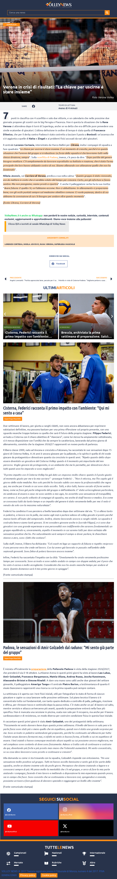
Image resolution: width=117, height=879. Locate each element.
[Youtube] (9, 826)
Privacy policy (27, 875)
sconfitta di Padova (47, 157)
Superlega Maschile (11, 24)
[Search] (107, 12)
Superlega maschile (64, 244)
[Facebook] (9, 810)
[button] (33, 106)
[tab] (22, 853)
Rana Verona (46, 244)
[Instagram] (64, 809)
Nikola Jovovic (31, 244)
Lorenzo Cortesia (14, 244)
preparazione (39, 669)
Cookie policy (49, 875)
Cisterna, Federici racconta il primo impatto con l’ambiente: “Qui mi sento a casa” (27, 336)
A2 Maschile (65, 327)
